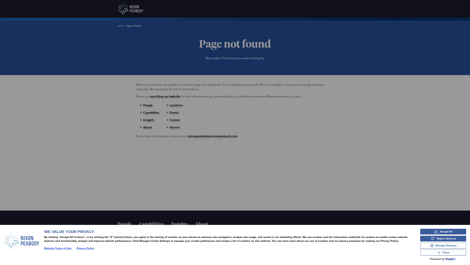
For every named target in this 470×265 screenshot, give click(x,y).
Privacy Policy (85, 248)
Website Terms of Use (57, 248)
